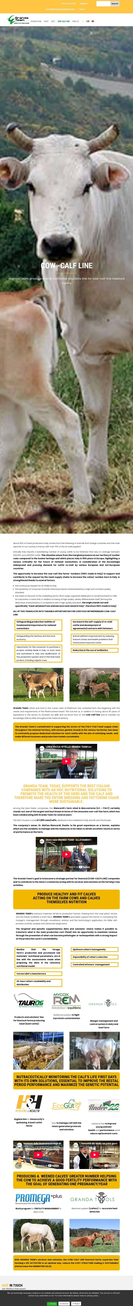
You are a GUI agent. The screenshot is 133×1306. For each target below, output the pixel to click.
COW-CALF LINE (64, 21)
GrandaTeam (36, 21)
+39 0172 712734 (68, 3)
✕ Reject (76, 1304)
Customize (64, 1304)
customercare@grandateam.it (60, 9)
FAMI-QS (75, 21)
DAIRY (46, 21)
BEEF (53, 21)
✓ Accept (52, 1304)
